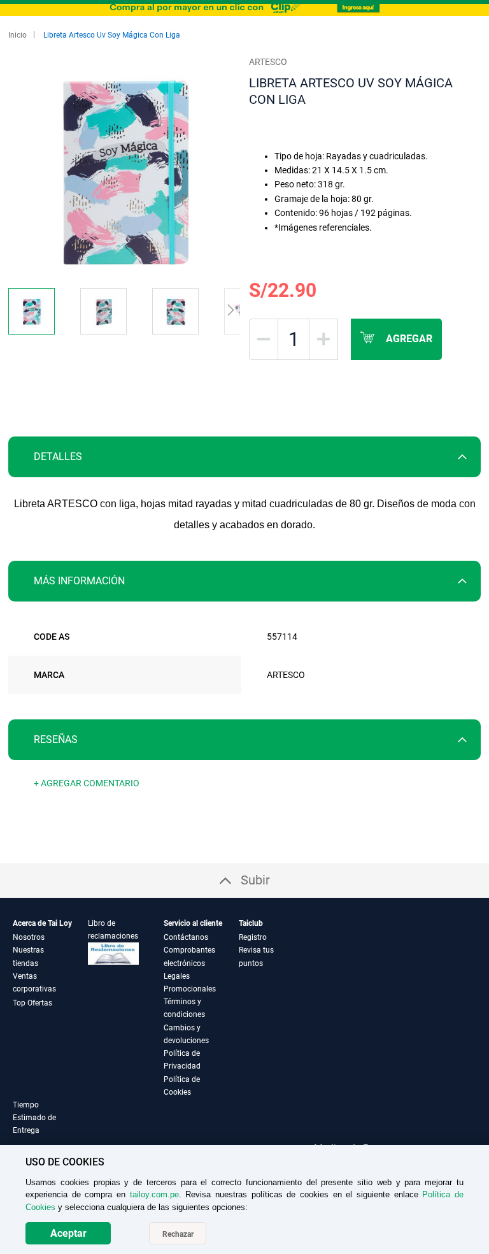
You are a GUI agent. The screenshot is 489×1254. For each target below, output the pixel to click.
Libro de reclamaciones (113, 929)
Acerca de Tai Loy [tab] (42, 923)
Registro (253, 937)
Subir (255, 880)
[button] (37, 311)
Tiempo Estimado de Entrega (34, 1117)
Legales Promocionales (190, 982)
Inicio (17, 35)
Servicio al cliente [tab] (193, 923)
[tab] (244, 456)
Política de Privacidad (182, 1059)
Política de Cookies (182, 1086)
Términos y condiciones (184, 1008)
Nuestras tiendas (28, 956)
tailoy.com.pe (154, 1194)
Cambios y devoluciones (186, 1034)
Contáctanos (186, 937)
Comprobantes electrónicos (189, 956)
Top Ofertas (32, 1002)
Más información (79, 581)
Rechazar (178, 1234)
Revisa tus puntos (256, 956)
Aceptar (68, 1233)
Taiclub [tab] (251, 923)
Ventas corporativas (34, 982)
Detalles (58, 456)
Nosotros (29, 937)
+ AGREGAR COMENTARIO (86, 783)
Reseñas (56, 739)
